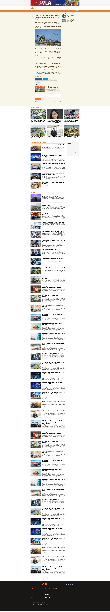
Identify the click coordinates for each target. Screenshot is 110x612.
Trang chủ (36, 13)
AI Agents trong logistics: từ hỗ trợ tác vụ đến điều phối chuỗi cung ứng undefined (52, 383)
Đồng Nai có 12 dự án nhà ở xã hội (71, 16)
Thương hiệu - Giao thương (47, 10)
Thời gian (55, 101)
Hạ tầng (57, 10)
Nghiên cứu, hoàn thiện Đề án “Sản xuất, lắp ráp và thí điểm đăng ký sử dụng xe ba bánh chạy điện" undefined (53, 287)
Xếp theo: (52, 101)
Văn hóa (70, 10)
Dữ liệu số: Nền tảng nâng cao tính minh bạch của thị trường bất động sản (54, 137)
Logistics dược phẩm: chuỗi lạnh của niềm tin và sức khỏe (53, 231)
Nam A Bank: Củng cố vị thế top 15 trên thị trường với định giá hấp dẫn (53, 183)
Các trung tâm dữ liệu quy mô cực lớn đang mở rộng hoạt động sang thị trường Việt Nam (38, 137)
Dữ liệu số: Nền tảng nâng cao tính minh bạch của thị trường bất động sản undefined (53, 411)
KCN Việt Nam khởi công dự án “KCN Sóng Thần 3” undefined (51, 296)
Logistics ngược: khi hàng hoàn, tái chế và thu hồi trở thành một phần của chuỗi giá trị (53, 145)
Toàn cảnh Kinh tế (40, 10)
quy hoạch (37, 64)
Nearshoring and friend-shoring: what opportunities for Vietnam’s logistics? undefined (52, 324)
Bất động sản (53, 10)
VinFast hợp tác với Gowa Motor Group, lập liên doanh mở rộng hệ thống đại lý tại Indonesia (53, 174)
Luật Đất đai (48, 60)
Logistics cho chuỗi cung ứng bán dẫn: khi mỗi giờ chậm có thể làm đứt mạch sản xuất (53, 268)
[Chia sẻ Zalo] (33, 16)
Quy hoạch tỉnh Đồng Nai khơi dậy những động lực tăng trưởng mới (70, 20)
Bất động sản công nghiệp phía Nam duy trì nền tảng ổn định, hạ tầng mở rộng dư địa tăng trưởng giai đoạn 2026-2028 (54, 121)
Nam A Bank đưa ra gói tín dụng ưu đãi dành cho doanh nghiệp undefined (52, 306)
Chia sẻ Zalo (45, 78)
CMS (72, 611)
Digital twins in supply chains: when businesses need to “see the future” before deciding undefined (53, 393)
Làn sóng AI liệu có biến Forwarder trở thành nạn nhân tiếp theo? (53, 214)
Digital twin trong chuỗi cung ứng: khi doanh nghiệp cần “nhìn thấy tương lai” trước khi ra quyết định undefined (53, 402)
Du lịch (67, 10)
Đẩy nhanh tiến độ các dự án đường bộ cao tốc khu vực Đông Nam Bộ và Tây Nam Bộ (53, 204)
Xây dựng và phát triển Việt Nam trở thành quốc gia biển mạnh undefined (52, 315)
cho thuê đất (57, 54)
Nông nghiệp (60, 10)
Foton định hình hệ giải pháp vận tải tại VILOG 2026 (51, 249)
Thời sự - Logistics (34, 10)
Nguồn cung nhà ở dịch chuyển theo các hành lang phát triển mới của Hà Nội (71, 137)
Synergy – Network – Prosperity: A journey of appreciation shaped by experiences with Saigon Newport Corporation (53, 155)
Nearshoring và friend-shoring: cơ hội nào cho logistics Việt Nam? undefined (53, 334)
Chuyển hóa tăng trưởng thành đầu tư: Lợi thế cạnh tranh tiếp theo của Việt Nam (38, 121)
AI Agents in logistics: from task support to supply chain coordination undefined (53, 373)
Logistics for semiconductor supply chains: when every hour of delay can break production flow (53, 259)
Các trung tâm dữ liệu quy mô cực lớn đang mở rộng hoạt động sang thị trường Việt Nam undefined (53, 363)
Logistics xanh (74, 10)
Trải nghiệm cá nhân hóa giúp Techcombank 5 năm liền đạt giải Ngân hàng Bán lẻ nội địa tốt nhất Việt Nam (53, 195)
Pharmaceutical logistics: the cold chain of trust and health (53, 222)
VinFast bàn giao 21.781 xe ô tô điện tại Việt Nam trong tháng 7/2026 (52, 277)
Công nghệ (64, 10)
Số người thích (59, 101)
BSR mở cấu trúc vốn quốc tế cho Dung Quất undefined (52, 353)
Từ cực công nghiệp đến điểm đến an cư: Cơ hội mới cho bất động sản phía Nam (71, 121)
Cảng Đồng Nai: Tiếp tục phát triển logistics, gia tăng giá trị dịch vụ (53, 87)
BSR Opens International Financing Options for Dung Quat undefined (53, 344)
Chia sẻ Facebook (38, 78)
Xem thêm (48, 578)
